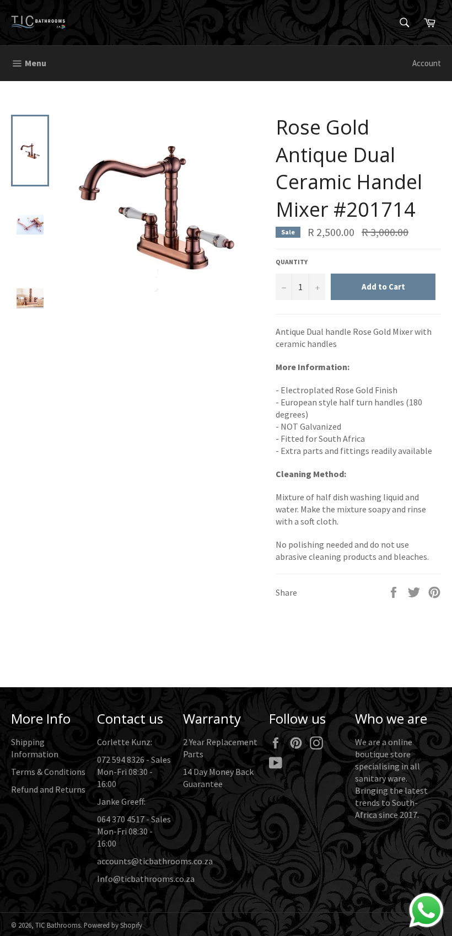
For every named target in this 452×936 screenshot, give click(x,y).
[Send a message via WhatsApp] (426, 910)
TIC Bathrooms (57, 925)
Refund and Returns (48, 789)
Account (426, 63)
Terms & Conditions (48, 771)
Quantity (292, 262)
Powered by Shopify (113, 925)
